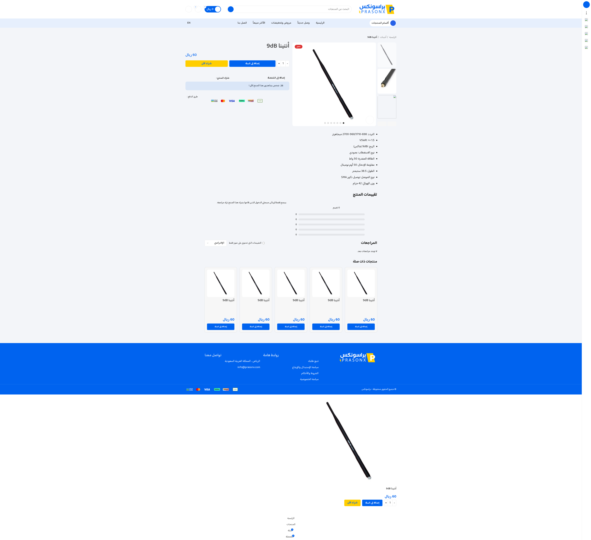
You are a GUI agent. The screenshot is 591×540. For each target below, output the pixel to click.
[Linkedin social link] (199, 78)
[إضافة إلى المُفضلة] (392, 511)
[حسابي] (188, 9)
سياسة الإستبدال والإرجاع (305, 367)
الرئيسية (392, 37)
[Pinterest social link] (203, 78)
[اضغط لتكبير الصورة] (370, 120)
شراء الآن (206, 63)
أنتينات (383, 37)
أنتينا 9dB (369, 300)
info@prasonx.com (248, 367)
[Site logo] (377, 9)
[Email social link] (206, 78)
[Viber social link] (189, 78)
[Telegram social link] (192, 78)
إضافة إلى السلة (252, 64)
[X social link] (210, 78)
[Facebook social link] (213, 78)
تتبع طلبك (313, 361)
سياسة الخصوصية (309, 379)
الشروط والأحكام (310, 373)
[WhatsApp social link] (196, 78)
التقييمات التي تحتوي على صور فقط (245, 243)
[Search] (231, 9)
